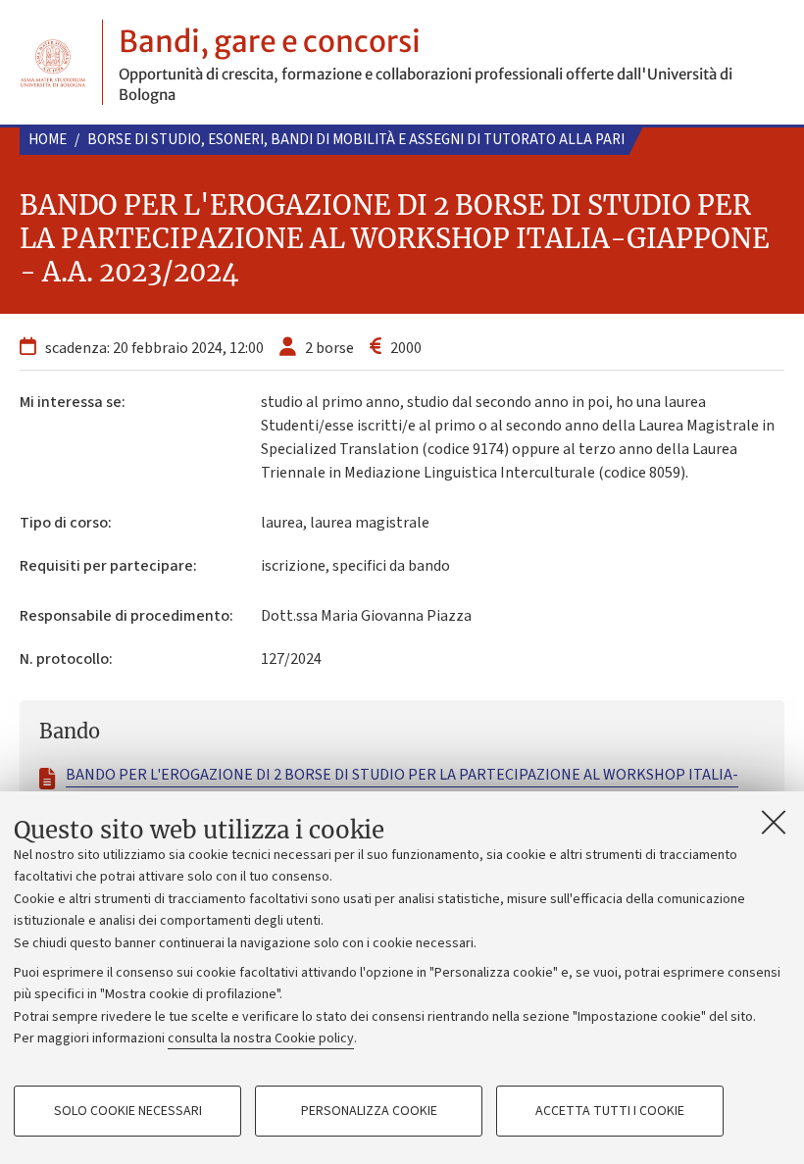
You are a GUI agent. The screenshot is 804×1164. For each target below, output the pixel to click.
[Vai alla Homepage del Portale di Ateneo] (53, 62)
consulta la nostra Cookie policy (261, 1038)
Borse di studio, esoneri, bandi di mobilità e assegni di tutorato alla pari (356, 139)
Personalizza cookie (369, 1111)
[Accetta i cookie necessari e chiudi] (773, 821)
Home (47, 139)
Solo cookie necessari (128, 1111)
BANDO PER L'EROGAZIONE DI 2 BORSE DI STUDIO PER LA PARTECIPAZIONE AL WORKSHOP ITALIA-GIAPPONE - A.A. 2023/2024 (402, 786)
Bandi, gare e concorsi (270, 41)
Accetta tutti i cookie (609, 1111)
